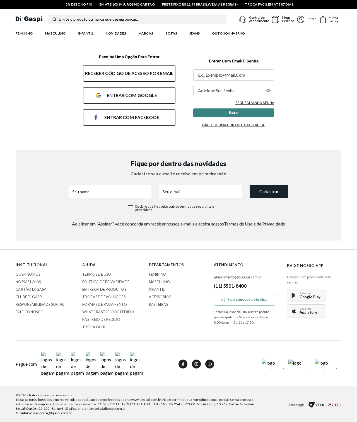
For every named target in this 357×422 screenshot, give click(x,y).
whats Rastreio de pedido (108, 312)
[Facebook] (182, 364)
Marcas (145, 33)
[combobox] (137, 19)
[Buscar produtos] (54, 19)
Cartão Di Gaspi (31, 289)
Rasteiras (158, 304)
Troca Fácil (94, 327)
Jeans (194, 33)
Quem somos (28, 274)
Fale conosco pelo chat (248, 299)
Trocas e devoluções (104, 297)
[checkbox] (130, 208)
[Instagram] (196, 364)
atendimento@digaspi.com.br (238, 277)
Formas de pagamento (104, 304)
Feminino (24, 33)
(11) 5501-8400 (230, 286)
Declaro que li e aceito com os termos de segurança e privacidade (174, 208)
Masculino (55, 33)
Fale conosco (30, 312)
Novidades (116, 33)
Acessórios (160, 297)
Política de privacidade (106, 282)
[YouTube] (209, 364)
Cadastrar (269, 191)
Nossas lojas (28, 282)
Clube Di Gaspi (29, 297)
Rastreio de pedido (101, 319)
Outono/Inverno (228, 33)
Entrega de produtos (104, 289)
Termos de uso (96, 274)
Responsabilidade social (40, 304)
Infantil (85, 33)
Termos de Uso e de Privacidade (254, 223)
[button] (268, 90)
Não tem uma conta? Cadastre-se (233, 125)
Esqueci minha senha (254, 103)
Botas (171, 33)
